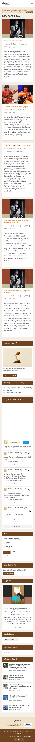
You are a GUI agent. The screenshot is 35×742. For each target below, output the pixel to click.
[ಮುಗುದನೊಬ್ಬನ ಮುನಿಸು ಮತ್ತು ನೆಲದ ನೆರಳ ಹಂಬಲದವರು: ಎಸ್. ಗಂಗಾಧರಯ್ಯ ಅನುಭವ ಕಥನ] (5, 665)
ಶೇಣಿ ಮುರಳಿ (15, 44)
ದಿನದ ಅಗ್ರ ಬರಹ (9, 152)
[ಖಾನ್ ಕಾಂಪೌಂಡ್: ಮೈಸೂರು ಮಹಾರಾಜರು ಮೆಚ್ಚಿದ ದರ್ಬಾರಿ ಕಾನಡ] (17, 208)
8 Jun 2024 (23, 470)
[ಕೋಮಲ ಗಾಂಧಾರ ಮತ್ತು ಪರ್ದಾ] (17, 28)
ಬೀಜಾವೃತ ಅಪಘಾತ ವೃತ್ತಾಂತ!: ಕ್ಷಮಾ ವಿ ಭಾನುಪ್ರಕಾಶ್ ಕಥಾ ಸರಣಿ (15, 369)
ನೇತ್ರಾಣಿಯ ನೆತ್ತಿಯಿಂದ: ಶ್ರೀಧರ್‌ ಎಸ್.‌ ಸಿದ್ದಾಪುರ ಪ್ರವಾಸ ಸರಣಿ (19, 706)
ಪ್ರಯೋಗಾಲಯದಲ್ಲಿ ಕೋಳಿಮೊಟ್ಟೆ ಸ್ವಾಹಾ (16, 106)
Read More (17, 627)
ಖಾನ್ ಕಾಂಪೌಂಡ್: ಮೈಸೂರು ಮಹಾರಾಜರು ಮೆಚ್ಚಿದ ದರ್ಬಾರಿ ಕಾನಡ (17, 222)
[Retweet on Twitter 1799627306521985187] (8, 464)
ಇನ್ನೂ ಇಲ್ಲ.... (10, 546)
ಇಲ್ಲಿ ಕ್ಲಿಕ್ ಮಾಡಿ (8, 573)
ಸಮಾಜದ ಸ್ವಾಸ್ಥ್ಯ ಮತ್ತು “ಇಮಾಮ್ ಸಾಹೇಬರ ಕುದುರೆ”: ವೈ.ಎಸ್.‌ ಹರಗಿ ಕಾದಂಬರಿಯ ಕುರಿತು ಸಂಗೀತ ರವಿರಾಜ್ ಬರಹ (17, 612)
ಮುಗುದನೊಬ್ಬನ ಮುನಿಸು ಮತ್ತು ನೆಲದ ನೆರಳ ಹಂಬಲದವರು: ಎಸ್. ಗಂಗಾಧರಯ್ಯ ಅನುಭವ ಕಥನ (20, 666)
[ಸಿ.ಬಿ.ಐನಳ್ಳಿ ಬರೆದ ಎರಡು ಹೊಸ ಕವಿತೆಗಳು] (5, 697)
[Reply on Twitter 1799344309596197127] (5, 483)
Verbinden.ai (17, 734)
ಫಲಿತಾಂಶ (15, 552)
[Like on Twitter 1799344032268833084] (12, 502)
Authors (21, 736)
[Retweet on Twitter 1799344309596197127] (8, 483)
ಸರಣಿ (5, 47)
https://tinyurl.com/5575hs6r (13, 461)
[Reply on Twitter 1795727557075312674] (5, 520)
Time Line (16, 736)
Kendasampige (13, 453)
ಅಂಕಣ (18, 691)
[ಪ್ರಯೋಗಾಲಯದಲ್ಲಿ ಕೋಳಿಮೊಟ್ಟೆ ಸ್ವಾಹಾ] (17, 94)
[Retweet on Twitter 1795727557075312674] (8, 520)
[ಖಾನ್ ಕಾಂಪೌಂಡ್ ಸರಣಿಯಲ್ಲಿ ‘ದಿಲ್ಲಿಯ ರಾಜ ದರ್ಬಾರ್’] (17, 278)
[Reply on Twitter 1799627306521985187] (5, 464)
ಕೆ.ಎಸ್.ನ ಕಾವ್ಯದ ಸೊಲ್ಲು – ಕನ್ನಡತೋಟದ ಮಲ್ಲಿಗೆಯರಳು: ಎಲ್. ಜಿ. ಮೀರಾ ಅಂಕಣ (20, 687)
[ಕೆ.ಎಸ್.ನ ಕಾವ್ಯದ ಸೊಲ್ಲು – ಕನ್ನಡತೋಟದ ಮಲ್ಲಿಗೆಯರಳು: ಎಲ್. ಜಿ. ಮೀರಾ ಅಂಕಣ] (5, 686)
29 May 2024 (24, 508)
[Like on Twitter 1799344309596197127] (12, 483)
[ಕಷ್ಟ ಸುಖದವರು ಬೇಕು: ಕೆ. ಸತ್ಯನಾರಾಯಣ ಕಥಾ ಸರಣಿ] (5, 677)
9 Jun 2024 (23, 453)
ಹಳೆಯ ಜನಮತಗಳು (10, 556)
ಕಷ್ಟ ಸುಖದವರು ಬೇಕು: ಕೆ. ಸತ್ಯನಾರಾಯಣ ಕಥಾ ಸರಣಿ (16, 676)
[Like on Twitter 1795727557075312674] (12, 520)
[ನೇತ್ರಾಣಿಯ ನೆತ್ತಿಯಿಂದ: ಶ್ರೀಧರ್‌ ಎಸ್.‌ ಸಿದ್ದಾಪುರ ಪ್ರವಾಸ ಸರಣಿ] (5, 707)
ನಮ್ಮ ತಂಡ (11, 736)
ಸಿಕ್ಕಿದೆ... (8, 543)
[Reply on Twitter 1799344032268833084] (5, 502)
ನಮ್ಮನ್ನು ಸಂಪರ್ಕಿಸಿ (27, 736)
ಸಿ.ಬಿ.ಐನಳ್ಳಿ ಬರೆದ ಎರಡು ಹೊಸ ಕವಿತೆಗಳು (18, 697)
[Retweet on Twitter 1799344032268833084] (8, 502)
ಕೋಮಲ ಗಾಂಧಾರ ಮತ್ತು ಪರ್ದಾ (13, 41)
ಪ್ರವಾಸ (19, 710)
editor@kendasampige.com (12, 393)
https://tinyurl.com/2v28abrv (13, 480)
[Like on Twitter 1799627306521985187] (12, 464)
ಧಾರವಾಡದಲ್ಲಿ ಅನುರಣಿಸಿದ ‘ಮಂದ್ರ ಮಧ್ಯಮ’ (17, 145)
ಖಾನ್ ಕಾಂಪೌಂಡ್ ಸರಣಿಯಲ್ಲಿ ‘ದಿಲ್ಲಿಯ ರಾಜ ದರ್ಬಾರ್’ (17, 292)
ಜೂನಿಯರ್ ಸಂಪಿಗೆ (10, 376)
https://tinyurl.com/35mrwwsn (14, 500)
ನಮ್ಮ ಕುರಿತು (6, 736)
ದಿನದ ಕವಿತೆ (19, 700)
